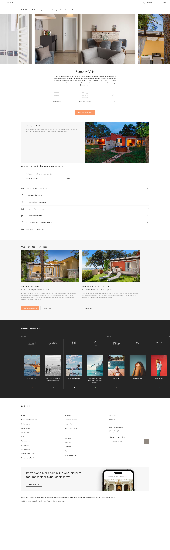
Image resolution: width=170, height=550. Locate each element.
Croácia (34, 10)
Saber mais (47, 308)
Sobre (23, 415)
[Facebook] (110, 431)
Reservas (68, 415)
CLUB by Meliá (25, 432)
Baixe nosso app (34, 484)
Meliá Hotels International (29, 420)
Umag (40, 10)
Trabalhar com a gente (28, 454)
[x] (117, 431)
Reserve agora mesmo (85, 112)
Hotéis (28, 10)
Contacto (112, 415)
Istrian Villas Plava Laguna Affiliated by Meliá (57, 10)
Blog (22, 437)
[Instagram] (114, 431)
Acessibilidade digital (108, 497)
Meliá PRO (68, 442)
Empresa (68, 438)
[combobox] (156, 2)
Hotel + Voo (68, 424)
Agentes (67, 451)
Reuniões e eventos (71, 455)
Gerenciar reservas (71, 420)
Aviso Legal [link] (24, 497)
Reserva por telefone (71, 428)
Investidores (25, 445)
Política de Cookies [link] (76, 497)
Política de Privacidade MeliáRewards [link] (57, 497)
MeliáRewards (25, 424)
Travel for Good (26, 449)
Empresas (68, 446)
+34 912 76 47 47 (114, 420)
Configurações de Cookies (91, 497)
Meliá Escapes (25, 428)
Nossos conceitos (26, 441)
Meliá (22, 10)
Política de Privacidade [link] (37, 497)
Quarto (74, 10)
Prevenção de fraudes (28, 458)
